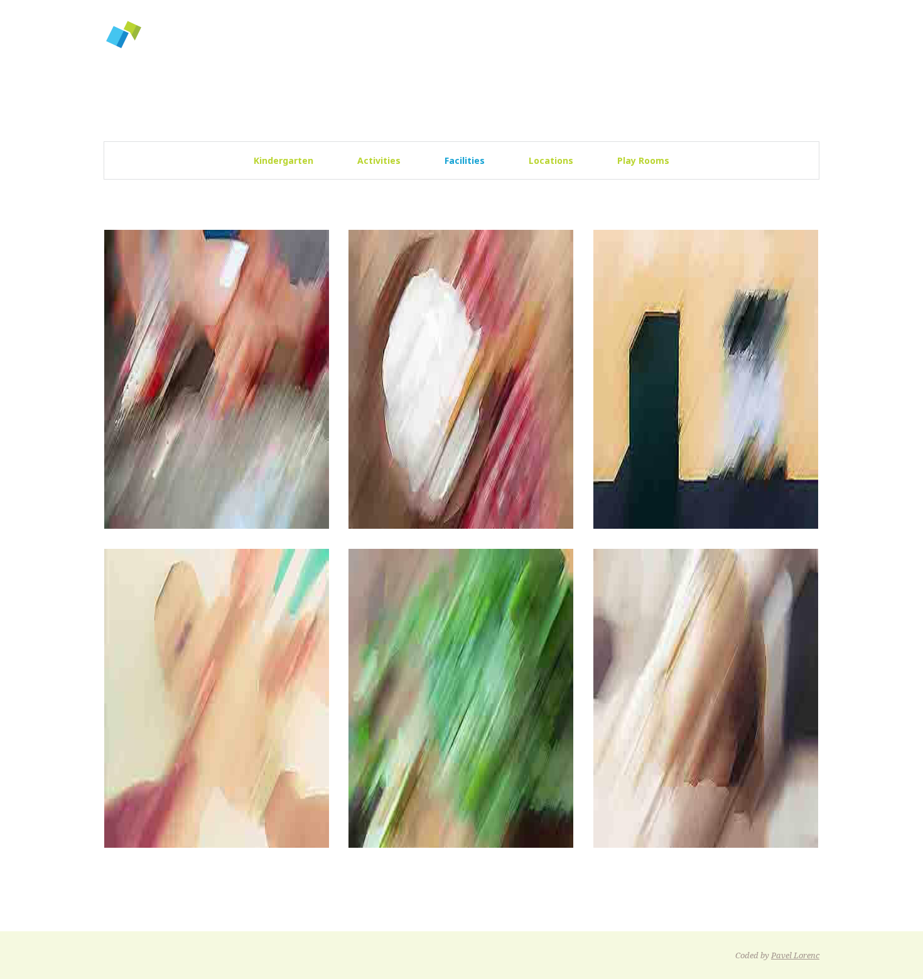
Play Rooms (643, 160)
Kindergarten (283, 160)
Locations (551, 160)
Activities (379, 160)
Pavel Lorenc (795, 955)
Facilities (465, 160)
